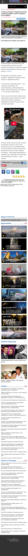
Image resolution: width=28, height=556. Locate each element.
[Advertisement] (14, 201)
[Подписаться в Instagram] (2, 165)
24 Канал (8, 71)
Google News (16, 162)
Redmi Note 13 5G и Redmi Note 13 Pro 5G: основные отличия (12, 185)
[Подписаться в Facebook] (22, 162)
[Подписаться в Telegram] (25, 162)
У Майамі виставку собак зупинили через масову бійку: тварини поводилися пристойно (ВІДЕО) (13, 181)
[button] (25, 49)
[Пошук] (25, 6)
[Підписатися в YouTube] (5, 165)
